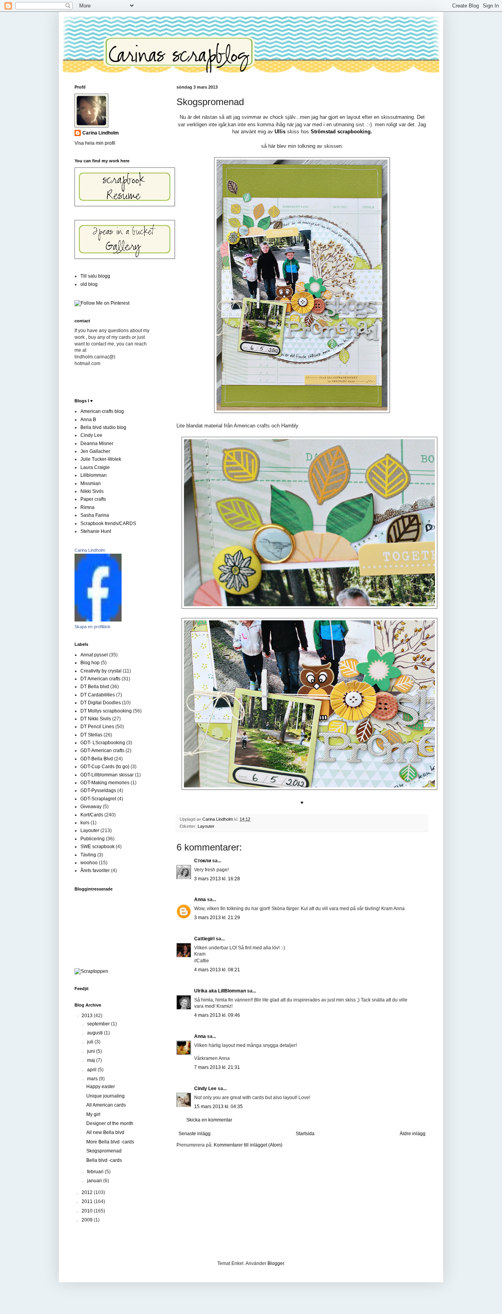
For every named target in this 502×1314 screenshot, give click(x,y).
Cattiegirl (204, 938)
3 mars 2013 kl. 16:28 (217, 878)
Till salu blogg (95, 276)
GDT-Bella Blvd (96, 759)
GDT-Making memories (104, 782)
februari (96, 1171)
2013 (88, 1015)
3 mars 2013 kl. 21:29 (217, 917)
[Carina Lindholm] (98, 620)
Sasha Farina (94, 515)
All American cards (106, 1105)
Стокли (202, 860)
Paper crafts (93, 499)
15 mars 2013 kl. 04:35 (218, 1106)
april (92, 1069)
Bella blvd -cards (104, 1160)
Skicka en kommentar (209, 1120)
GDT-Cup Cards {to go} (104, 766)
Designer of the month (109, 1123)
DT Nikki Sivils (95, 719)
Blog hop (90, 662)
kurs (84, 822)
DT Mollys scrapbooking (106, 711)
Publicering (92, 838)
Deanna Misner (96, 443)
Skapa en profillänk (93, 626)
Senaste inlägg (194, 1133)
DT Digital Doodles (100, 702)
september (99, 1024)
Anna (200, 899)
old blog (89, 284)
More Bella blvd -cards (110, 1142)
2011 (88, 1201)
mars (93, 1078)
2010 (88, 1211)
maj (91, 1060)
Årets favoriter (95, 870)
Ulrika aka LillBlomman (220, 991)
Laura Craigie (95, 467)
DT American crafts (100, 679)
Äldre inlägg (413, 1133)
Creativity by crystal (101, 671)
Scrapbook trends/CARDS (108, 523)
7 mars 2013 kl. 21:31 (217, 1067)
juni (91, 1051)
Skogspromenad (104, 1151)
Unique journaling (105, 1096)
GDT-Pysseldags (98, 790)
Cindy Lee (205, 1088)
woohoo (89, 862)
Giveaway (91, 806)
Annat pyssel (94, 655)
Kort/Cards (91, 815)
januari (95, 1180)
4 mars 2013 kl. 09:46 (217, 1015)
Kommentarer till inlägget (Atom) (248, 1145)
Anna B (88, 419)
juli (91, 1042)
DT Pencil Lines (97, 726)
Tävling (88, 855)
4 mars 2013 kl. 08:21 (217, 969)
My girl (93, 1114)
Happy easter (100, 1086)
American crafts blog (102, 411)
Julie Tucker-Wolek (100, 459)
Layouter (206, 826)
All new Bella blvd (105, 1132)
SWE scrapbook (97, 846)
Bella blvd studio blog (103, 427)
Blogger (275, 1263)
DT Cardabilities (97, 695)
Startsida (305, 1133)
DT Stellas (91, 735)
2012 (88, 1192)
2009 (88, 1220)
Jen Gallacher (95, 451)
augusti (95, 1033)
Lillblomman (93, 475)
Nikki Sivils (92, 491)
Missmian (90, 483)
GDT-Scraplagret (98, 798)
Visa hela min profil (95, 143)
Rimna (87, 507)
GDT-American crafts (102, 750)
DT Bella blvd (94, 686)
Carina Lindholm (100, 133)
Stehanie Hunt (95, 531)
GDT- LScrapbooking (102, 742)
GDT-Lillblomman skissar (107, 775)
